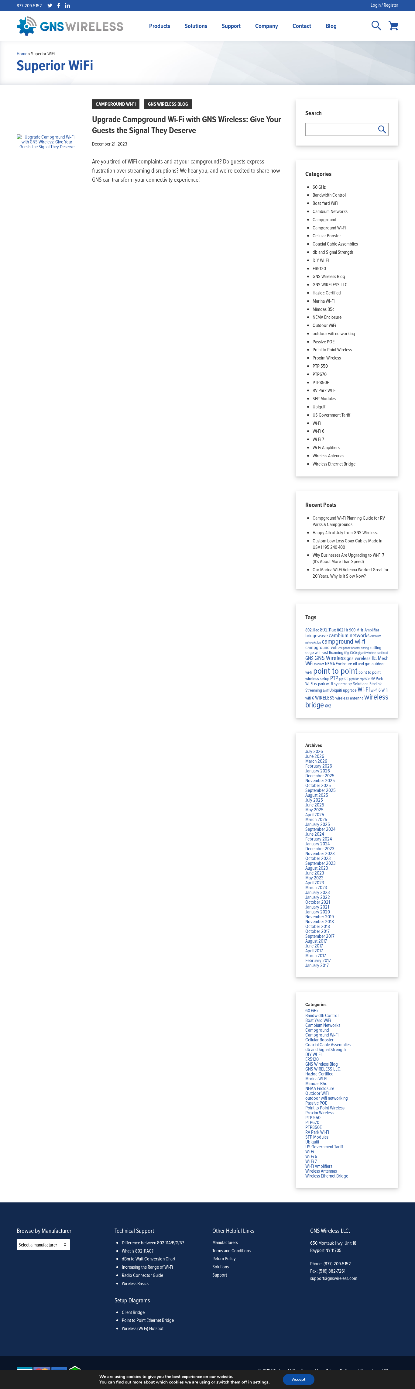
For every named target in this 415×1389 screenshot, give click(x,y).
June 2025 (314, 804)
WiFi (385, 690)
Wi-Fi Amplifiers (326, 447)
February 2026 (318, 765)
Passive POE (323, 341)
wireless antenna (349, 698)
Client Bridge (133, 1312)
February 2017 (318, 960)
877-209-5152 (29, 5)
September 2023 (320, 863)
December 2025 (319, 775)
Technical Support (134, 1230)
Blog (331, 25)
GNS (309, 658)
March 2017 (315, 955)
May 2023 (314, 877)
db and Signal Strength (333, 252)
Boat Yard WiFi (325, 203)
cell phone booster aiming (353, 648)
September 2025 (320, 790)
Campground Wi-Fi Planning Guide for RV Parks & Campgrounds (349, 521)
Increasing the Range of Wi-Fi (147, 1267)
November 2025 (320, 780)
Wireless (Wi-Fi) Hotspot (142, 1328)
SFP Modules (324, 398)
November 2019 (319, 916)
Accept (298, 1379)
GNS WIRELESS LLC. (331, 284)
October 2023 (318, 858)
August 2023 (316, 868)
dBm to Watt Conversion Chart (148, 1258)
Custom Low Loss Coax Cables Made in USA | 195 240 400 (347, 543)
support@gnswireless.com (333, 1278)
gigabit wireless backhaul (373, 653)
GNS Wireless (330, 657)
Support (231, 25)
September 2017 (319, 936)
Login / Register (384, 5)
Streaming (313, 690)
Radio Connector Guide (142, 1275)
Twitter (50, 5)
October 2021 (317, 902)
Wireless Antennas (328, 455)
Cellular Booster (327, 235)
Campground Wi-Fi (116, 104)
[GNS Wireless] (70, 26)
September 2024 (320, 829)
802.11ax (328, 629)
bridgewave (316, 635)
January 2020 (317, 911)
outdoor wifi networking (334, 333)
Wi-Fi (317, 423)
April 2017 (314, 950)
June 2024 (314, 833)
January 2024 (317, 843)
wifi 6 (309, 698)
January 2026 (317, 770)
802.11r (342, 630)
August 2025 (316, 795)
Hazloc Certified (327, 292)
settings (261, 1382)
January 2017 (317, 965)
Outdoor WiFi (324, 325)
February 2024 (318, 838)
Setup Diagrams (132, 1300)
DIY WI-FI (321, 260)
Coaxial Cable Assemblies (335, 243)
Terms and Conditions (231, 1250)
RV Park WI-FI (325, 390)
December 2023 (319, 848)
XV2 (328, 706)
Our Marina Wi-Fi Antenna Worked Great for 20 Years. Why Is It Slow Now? (351, 572)
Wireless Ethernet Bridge (334, 463)
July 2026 (314, 751)
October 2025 (318, 785)
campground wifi (321, 647)
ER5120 (319, 268)
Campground (324, 219)
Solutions (196, 25)
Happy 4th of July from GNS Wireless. (345, 532)
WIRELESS (324, 697)
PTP (334, 678)
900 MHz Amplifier (364, 630)
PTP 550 (320, 366)
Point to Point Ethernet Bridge (148, 1320)
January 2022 (317, 897)
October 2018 (317, 926)
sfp (350, 684)
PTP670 (320, 374)
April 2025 (314, 814)
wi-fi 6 (376, 690)
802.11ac (312, 630)
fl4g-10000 (350, 653)
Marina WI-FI (324, 300)
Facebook (59, 5)
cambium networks (349, 635)
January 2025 (317, 824)
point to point (335, 670)
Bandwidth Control (329, 194)
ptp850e (365, 679)
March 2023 (316, 887)
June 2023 (314, 872)
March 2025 (316, 819)
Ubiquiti (319, 406)
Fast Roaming (332, 652)
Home (22, 53)
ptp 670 (343, 679)
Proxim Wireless (327, 357)
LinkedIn (67, 5)
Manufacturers (225, 1242)
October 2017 (317, 931)
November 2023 (320, 853)
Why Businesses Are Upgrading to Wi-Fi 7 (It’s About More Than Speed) (348, 558)
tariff (325, 690)
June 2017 (314, 945)
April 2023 (314, 882)
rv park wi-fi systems (331, 684)
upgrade (350, 690)
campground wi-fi (343, 641)
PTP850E (321, 382)
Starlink (375, 684)
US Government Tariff (331, 414)
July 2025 (314, 799)
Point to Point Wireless (332, 349)
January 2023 (317, 892)
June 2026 (314, 756)
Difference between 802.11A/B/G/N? (153, 1242)
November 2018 (319, 921)
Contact (302, 25)
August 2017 (316, 940)
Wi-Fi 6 (318, 431)
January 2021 (317, 906)
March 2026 (316, 761)
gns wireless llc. (362, 658)
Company (266, 25)
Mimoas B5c (323, 309)
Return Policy (224, 1258)
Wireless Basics (135, 1283)
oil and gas (362, 664)
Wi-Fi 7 (318, 439)
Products (159, 25)
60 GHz (319, 187)
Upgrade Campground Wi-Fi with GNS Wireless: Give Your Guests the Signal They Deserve (186, 124)
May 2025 (314, 809)
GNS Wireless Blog (168, 104)
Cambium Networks (330, 211)
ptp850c (354, 679)
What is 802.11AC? (137, 1250)
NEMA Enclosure (327, 317)
